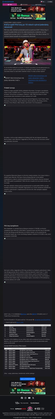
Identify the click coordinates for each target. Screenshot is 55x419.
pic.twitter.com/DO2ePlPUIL (43, 320)
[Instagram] (25, 397)
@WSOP (34, 314)
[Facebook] (22, 397)
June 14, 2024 (20, 322)
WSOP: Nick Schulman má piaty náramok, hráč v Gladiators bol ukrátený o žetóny (37, 79)
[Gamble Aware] (34, 403)
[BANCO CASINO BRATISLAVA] (30, 408)
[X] (33, 397)
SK (43, 1)
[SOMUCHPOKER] (20, 409)
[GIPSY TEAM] (39, 408)
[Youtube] (29, 397)
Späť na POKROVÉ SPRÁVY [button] (27, 379)
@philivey (24, 314)
